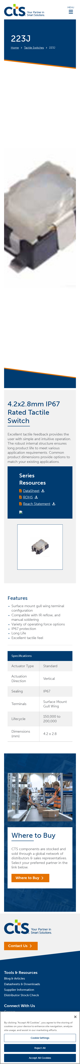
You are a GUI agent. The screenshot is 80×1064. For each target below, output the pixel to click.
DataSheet (31, 491)
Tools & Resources (20, 972)
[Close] (75, 1017)
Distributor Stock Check (21, 995)
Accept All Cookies (40, 1057)
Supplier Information (19, 990)
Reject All (40, 1048)
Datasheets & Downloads (22, 984)
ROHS (28, 497)
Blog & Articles (14, 978)
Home (15, 47)
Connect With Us (19, 1005)
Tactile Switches (34, 47)
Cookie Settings (40, 1037)
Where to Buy (27, 878)
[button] (70, 10)
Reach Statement (36, 504)
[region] (40, 1037)
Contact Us (18, 946)
